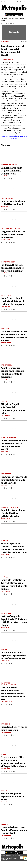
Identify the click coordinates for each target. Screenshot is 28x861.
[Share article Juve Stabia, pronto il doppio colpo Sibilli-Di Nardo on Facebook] (2, 804)
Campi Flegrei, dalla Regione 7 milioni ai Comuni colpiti (11, 170)
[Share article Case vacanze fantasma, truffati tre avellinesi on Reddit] (14, 209)
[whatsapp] (11, 23)
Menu (3, 21)
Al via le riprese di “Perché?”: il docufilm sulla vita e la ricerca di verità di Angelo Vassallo (13, 548)
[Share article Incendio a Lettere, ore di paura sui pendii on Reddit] (14, 735)
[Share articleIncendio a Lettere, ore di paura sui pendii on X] (4, 735)
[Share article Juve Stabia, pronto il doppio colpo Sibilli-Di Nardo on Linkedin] (7, 804)
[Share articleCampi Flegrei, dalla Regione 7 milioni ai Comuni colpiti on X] (4, 179)
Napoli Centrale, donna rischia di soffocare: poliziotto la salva (13, 513)
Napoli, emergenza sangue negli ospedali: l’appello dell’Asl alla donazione (12, 372)
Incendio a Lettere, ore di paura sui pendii (14, 728)
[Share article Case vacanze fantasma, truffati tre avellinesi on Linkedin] (7, 209)
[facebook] (2, 23)
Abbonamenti (11, 1)
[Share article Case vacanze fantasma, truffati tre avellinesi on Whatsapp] (12, 209)
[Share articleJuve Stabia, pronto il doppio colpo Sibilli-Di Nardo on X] (4, 804)
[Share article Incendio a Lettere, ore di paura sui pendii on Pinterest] (9, 735)
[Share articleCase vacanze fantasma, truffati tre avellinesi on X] (4, 209)
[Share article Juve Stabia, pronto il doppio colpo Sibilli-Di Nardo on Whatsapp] (12, 804)
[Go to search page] (24, 2)
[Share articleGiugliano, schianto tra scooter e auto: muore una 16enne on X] (4, 242)
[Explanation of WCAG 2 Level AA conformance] (23, 858)
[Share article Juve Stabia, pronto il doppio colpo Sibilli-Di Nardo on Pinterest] (9, 804)
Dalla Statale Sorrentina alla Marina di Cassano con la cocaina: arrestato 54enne (14, 336)
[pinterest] (9, 23)
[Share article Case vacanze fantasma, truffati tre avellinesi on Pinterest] (9, 209)
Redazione (4, 1)
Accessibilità (4, 859)
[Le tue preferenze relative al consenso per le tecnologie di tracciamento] (25, 858)
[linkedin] (6, 23)
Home (3, 18)
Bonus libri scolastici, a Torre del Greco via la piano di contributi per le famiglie (14, 584)
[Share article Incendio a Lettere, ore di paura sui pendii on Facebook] (2, 735)
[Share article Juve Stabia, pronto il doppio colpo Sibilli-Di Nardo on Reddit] (14, 804)
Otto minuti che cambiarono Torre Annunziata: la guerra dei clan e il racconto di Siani (13, 693)
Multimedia (14, 18)
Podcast (21, 18)
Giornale (19, 1)
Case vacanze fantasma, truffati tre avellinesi (13, 202)
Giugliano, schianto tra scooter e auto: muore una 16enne (13, 234)
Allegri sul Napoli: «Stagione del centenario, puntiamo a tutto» (13, 409)
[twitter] (4, 23)
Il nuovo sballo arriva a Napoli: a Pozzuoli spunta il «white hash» (14, 829)
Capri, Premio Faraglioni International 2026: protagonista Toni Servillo (14, 445)
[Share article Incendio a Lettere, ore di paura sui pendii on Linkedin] (7, 735)
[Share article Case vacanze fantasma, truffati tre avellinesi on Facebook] (2, 209)
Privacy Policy (12, 858)
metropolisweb (5, 415)
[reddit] (13, 23)
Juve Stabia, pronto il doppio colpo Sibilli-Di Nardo (12, 796)
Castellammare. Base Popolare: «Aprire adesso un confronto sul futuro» (14, 655)
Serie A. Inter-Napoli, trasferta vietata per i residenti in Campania (12, 301)
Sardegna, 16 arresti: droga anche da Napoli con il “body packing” (12, 267)
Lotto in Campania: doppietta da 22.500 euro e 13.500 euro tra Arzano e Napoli (14, 621)
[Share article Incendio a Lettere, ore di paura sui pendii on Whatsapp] (12, 735)
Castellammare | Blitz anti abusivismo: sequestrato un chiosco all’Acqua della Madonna (13, 762)
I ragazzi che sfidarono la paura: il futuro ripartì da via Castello (14, 479)
